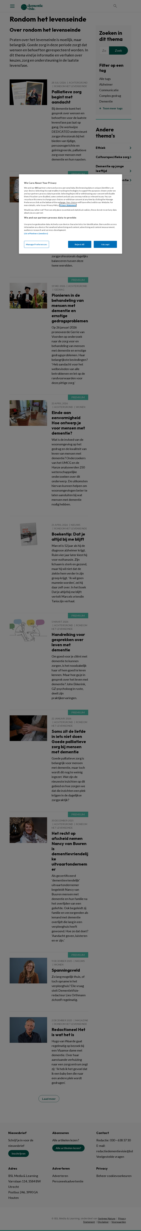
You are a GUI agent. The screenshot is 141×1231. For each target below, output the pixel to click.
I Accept (105, 244)
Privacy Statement (68, 205)
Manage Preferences (36, 244)
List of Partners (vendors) (36, 233)
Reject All (79, 244)
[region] (70, 214)
